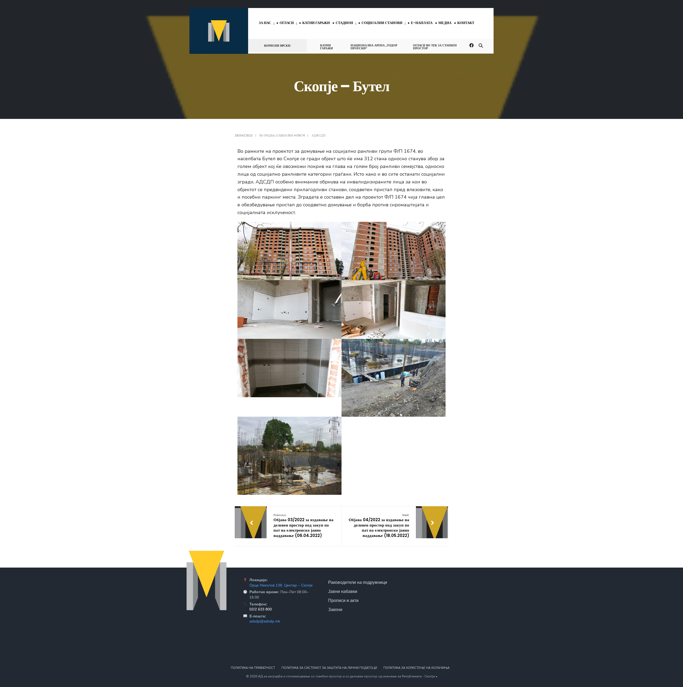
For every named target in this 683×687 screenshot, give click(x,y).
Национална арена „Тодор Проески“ (374, 46)
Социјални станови (382, 22)
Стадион (344, 22)
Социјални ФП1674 (290, 135)
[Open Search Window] (481, 45)
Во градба (267, 135)
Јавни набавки (342, 591)
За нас (265, 22)
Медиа (444, 22)
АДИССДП (318, 135)
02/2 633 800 (260, 609)
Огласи (287, 22)
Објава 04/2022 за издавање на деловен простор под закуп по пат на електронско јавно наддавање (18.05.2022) (379, 525)
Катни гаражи (316, 22)
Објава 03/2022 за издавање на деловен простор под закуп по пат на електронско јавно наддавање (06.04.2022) (303, 525)
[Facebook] (471, 45)
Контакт (465, 22)
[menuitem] (268, 23)
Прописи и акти (343, 600)
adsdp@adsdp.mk (264, 621)
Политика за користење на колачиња (416, 668)
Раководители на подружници (357, 582)
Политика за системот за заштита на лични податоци (329, 668)
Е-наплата (421, 22)
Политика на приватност (253, 668)
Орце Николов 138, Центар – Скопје (281, 585)
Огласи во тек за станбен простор (435, 46)
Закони (335, 609)
